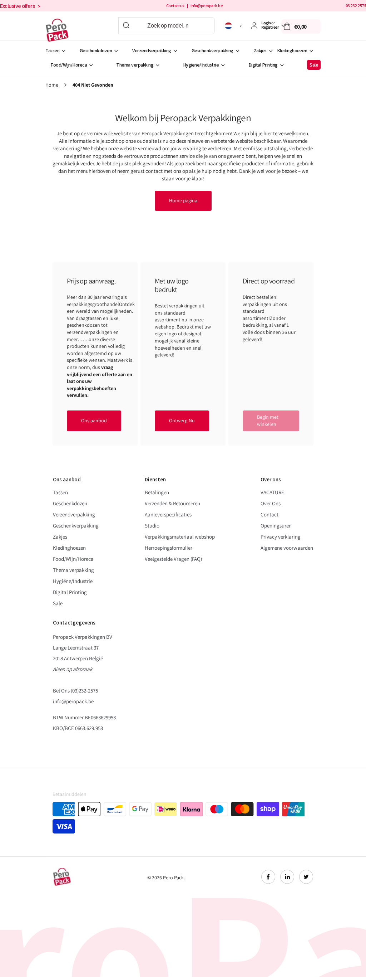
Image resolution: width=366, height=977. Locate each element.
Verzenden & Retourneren (172, 503)
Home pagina (183, 200)
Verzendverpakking (151, 50)
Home (51, 85)
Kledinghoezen (292, 50)
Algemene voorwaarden (287, 547)
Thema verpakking (134, 65)
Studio (152, 525)
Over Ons (271, 503)
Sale (314, 65)
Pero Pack (173, 877)
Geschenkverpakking (212, 50)
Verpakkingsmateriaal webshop (180, 536)
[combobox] (166, 25)
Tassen (52, 50)
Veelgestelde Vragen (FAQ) (173, 558)
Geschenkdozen (96, 50)
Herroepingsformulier (168, 547)
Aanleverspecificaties (168, 514)
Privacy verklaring (281, 536)
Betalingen (157, 492)
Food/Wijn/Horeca (68, 65)
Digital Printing (263, 65)
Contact (269, 514)
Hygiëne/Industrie (201, 65)
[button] (301, 26)
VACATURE (272, 492)
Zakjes (260, 50)
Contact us (175, 5)
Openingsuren (276, 525)
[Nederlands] (234, 25)
